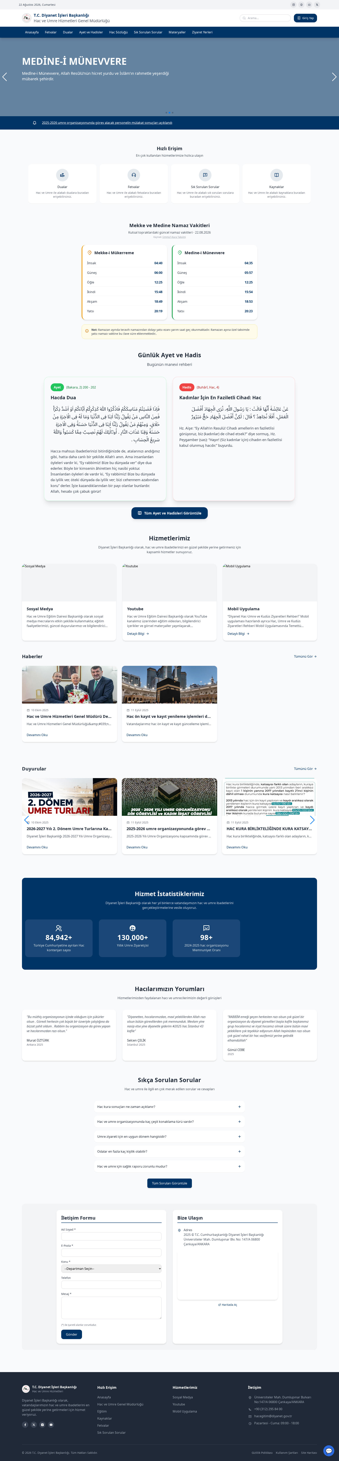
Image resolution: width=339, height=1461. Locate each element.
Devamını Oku (37, 735)
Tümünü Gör (303, 656)
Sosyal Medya (183, 1397)
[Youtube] (309, 5)
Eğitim (102, 1411)
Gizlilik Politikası (262, 1453)
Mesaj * (66, 1294)
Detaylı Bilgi (135, 633)
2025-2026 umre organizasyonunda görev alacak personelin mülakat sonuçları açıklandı (107, 123)
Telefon (66, 1278)
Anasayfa (32, 32)
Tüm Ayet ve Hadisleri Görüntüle (172, 513)
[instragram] (293, 5)
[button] (334, 77)
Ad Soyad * (68, 1229)
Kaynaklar (104, 1418)
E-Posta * (67, 1245)
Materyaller (177, 32)
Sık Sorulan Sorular (148, 32)
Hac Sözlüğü (118, 32)
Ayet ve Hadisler (91, 32)
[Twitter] (317, 5)
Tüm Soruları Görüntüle (169, 1183)
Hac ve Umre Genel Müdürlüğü (120, 1404)
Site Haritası (309, 1453)
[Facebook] (301, 5)
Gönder (71, 1334)
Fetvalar (51, 32)
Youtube (179, 1404)
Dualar (68, 32)
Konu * (65, 1262)
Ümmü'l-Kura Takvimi (174, 237)
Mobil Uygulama (185, 1411)
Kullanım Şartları (287, 1453)
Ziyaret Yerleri (202, 32)
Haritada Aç (229, 1305)
